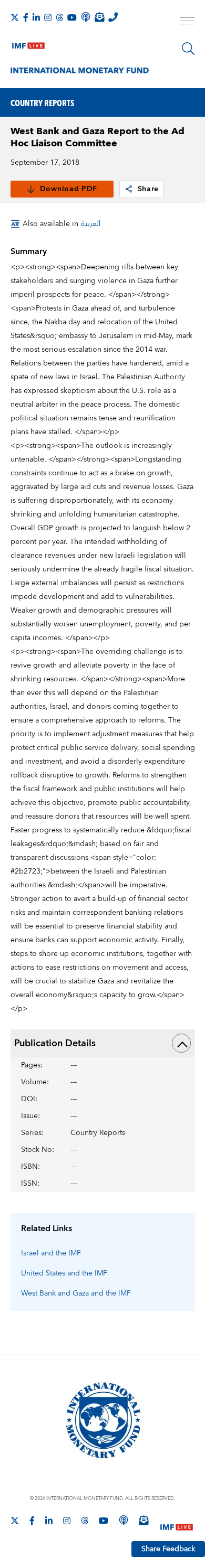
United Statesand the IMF (64, 1273)
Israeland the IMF (51, 1253)
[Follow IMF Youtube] (72, 17)
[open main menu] (187, 22)
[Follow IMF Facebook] (25, 17)
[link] (129, 189)
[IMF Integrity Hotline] (113, 17)
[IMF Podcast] (85, 17)
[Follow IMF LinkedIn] (36, 17)
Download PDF (68, 189)
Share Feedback (168, 1549)
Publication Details (55, 1043)
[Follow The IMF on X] (15, 17)
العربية (90, 224)
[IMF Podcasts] (123, 1520)
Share (148, 189)
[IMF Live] (28, 43)
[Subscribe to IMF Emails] (99, 17)
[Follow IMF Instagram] (48, 17)
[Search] (188, 48)
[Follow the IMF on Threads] (59, 17)
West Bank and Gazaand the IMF (76, 1293)
